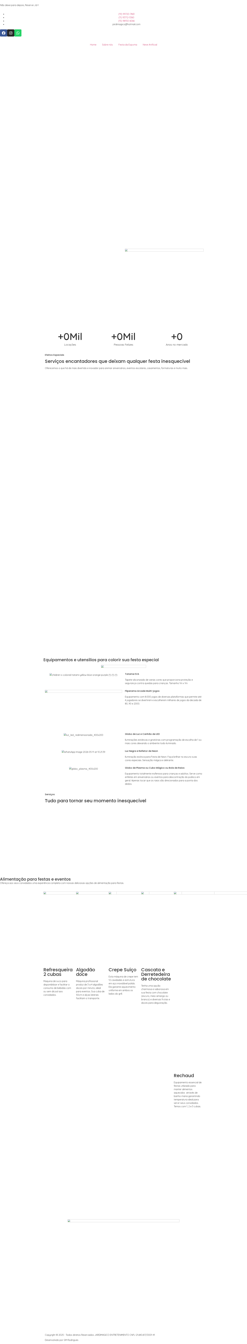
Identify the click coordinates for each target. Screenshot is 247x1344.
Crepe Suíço (122, 969)
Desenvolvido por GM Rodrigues (61, 1340)
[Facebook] (3, 33)
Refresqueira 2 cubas (58, 971)
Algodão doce (85, 971)
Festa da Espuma (127, 44)
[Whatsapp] (17, 33)
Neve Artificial (150, 44)
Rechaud (184, 1075)
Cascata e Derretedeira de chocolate (156, 974)
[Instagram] (10, 33)
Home (93, 44)
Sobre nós (107, 44)
